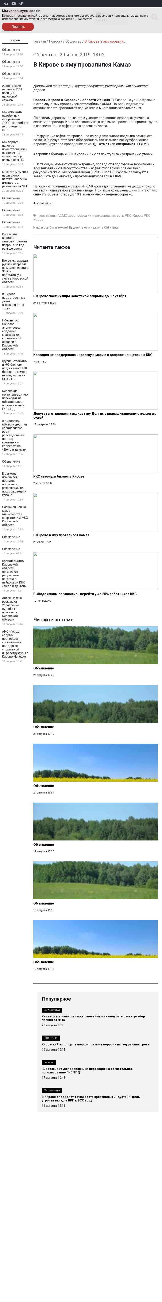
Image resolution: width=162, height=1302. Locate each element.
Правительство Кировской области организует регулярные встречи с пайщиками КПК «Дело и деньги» (14, 573)
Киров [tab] (15, 40)
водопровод (77, 216)
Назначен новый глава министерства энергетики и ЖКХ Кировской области (15, 516)
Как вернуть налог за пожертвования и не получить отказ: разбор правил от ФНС (14, 151)
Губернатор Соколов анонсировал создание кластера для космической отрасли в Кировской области (11, 335)
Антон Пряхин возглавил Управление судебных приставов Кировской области (12, 608)
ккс (42, 216)
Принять (18, 26)
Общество (73, 41)
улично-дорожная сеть (106, 216)
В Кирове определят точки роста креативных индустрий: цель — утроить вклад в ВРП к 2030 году (92, 1098)
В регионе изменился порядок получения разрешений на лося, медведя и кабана (14, 484)
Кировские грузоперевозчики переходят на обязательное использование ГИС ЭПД (15, 400)
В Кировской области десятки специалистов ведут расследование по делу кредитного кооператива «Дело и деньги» (14, 435)
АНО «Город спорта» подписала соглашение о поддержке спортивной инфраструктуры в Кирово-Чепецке (15, 644)
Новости (55, 41)
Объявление (11, 50)
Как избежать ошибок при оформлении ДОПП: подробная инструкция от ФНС (15, 121)
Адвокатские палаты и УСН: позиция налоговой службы (12, 93)
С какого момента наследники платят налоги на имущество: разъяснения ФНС (15, 179)
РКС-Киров (134, 216)
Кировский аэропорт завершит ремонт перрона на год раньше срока (14, 241)
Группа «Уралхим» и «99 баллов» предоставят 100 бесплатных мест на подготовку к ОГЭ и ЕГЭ (14, 370)
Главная (39, 41)
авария (51, 216)
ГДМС (62, 216)
